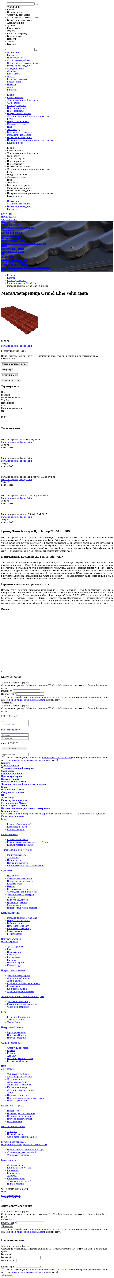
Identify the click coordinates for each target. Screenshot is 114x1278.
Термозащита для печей (19, 1181)
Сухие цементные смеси (19, 878)
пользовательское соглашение (57, 697)
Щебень (11, 1050)
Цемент (11, 886)
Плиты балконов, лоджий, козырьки (25, 1098)
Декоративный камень (18, 978)
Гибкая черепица (15, 923)
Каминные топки (16, 1178)
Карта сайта (7, 816)
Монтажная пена (15, 905)
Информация (45, 813)
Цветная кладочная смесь (20, 881)
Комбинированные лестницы (22, 1004)
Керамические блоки (17, 826)
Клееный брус (14, 965)
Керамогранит (14, 986)
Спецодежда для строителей (21, 1152)
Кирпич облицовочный (19, 824)
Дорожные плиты (16, 1079)
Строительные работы (18, 60)
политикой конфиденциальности (29, 700)
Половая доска (14, 952)
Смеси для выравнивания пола (22, 891)
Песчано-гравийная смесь (20, 1058)
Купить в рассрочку (17, 79)
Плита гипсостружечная (19, 1118)
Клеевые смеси (14, 883)
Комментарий (8, 1266)
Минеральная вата (16, 855)
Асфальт (11, 1056)
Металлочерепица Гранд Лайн (16, 346)
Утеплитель (13, 857)
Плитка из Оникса (16, 1035)
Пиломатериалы (15, 111)
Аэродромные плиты (17, 1082)
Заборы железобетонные (19, 1084)
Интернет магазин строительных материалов (30, 140)
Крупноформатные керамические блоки (27, 842)
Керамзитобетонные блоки (20, 845)
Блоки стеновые (15, 97)
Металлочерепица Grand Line (22, 918)
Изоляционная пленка (18, 863)
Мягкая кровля (14, 931)
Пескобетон (13, 875)
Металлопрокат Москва (19, 135)
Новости (11, 84)
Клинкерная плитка (17, 988)
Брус (9, 949)
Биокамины (13, 1170)
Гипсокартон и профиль (19, 132)
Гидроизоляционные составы (22, 907)
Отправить (7, 703)
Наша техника (89, 813)
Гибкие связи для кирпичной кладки (25, 1149)
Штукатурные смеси (17, 889)
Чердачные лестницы (18, 1007)
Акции (10, 87)
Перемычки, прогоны (18, 1095)
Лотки (10, 1092)
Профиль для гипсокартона (21, 1113)
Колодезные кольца (17, 1087)
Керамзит (12, 1053)
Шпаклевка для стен (17, 899)
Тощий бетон (13, 1022)
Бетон (10, 119)
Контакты (12, 55)
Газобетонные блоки (17, 839)
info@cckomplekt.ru (10, 729)
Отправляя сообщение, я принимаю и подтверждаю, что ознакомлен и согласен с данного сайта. (54, 698)
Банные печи (13, 1173)
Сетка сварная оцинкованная (22, 1137)
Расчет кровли (14, 934)
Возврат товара (15, 81)
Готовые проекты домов (19, 65)
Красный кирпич (15, 829)
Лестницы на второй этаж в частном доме (28, 116)
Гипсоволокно (14, 1121)
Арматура (12, 1131)
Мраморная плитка (16, 1032)
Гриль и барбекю (15, 1183)
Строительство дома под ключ (22, 63)
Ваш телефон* (8, 694)
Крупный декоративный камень (23, 983)
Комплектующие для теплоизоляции (25, 865)
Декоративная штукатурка (20, 894)
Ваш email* (6, 1257)
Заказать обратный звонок (14, 749)
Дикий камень (14, 980)
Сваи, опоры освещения (19, 1076)
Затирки (11, 897)
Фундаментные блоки (18, 1074)
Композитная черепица (19, 928)
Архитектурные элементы (20, 991)
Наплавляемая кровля (18, 926)
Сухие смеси (13, 102)
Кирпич (11, 94)
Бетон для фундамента (18, 1017)
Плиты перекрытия (17, 1100)
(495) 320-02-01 (9, 219)
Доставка (11, 71)
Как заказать (13, 73)
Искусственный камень (19, 113)
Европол (11, 960)
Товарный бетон (15, 1019)
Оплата (11, 76)
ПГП (9, 127)
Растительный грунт (17, 1061)
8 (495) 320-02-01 (9, 716)
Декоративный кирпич (18, 975)
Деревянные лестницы (18, 1001)
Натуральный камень (18, 121)
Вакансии (12, 89)
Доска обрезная (15, 946)
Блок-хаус (12, 954)
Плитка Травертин (16, 1037)
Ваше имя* (6, 691)
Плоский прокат (15, 1134)
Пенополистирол (15, 860)
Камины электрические (19, 1167)
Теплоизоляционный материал (22, 100)
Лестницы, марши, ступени (21, 1090)
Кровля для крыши (16, 105)
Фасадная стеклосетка (18, 1155)
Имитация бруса (15, 962)
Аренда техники (15, 68)
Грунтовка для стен (17, 902)
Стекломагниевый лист (19, 1116)
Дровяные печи (15, 1165)
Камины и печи (15, 143)
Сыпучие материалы (17, 124)
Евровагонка (13, 957)
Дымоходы (12, 1175)
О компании (13, 52)
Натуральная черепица (18, 920)
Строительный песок (17, 1048)
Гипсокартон (13, 1110)
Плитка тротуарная (17, 108)
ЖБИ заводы (13, 129)
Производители (15, 57)
